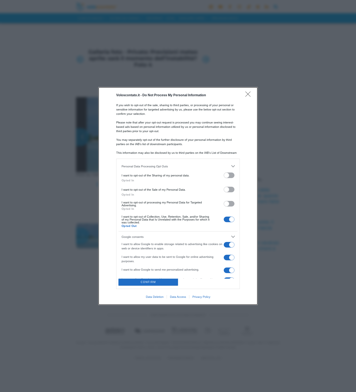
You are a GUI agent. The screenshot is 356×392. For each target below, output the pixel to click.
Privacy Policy (201, 296)
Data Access (178, 296)
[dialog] (178, 196)
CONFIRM (148, 282)
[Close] (249, 95)
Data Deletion (155, 296)
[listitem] (178, 166)
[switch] (229, 175)
